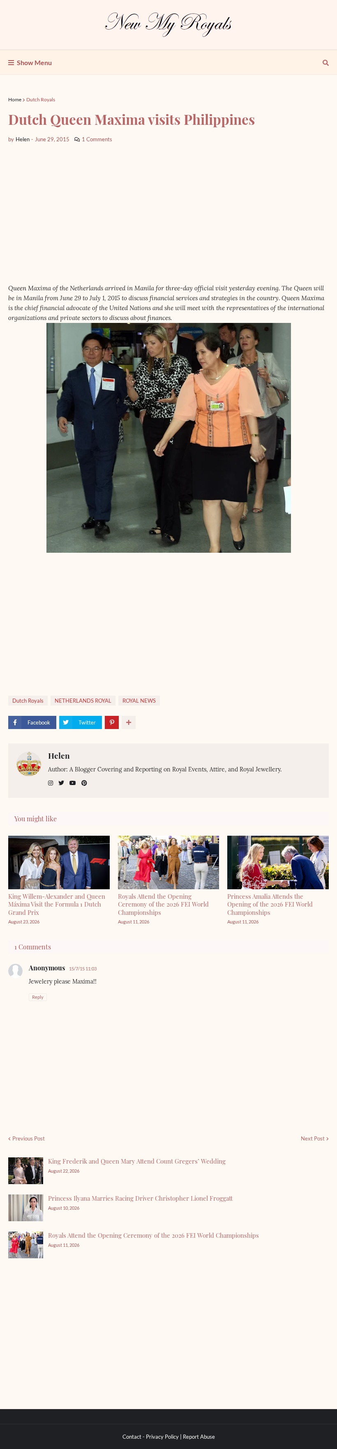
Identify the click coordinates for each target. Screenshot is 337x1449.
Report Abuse (199, 1436)
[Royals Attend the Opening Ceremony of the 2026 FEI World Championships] (25, 1245)
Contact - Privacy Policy (150, 1436)
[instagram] (50, 783)
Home (14, 99)
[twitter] (61, 783)
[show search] (325, 62)
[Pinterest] (112, 722)
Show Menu (34, 62)
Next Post (313, 1138)
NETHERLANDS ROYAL (83, 700)
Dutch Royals (40, 99)
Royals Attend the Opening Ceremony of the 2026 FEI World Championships (163, 904)
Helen (59, 755)
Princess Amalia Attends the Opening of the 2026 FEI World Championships (270, 904)
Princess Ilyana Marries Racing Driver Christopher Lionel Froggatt (140, 1198)
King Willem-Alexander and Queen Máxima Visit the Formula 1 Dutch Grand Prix (56, 904)
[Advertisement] (168, 213)
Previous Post (28, 1138)
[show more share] (129, 722)
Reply (38, 997)
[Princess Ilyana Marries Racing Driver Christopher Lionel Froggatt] (25, 1207)
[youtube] (72, 783)
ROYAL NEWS (139, 700)
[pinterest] (84, 783)
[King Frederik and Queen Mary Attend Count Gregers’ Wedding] (25, 1170)
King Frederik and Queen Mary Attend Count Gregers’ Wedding (137, 1161)
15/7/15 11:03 (83, 968)
